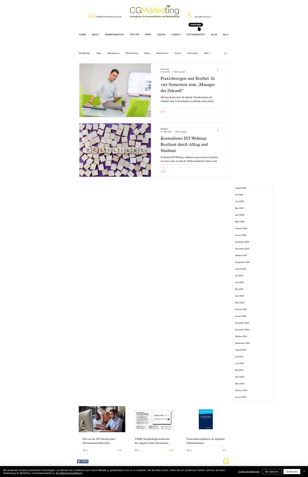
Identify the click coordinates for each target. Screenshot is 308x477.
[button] (225, 53)
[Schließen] (304, 471)
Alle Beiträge (84, 53)
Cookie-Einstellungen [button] (249, 471)
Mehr (206, 53)
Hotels (147, 53)
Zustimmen (292, 471)
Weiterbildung (132, 53)
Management (113, 53)
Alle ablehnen (272, 471)
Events (178, 53)
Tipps (98, 53)
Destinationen (162, 53)
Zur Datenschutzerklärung (69, 473)
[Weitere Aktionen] (219, 70)
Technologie (192, 53)
